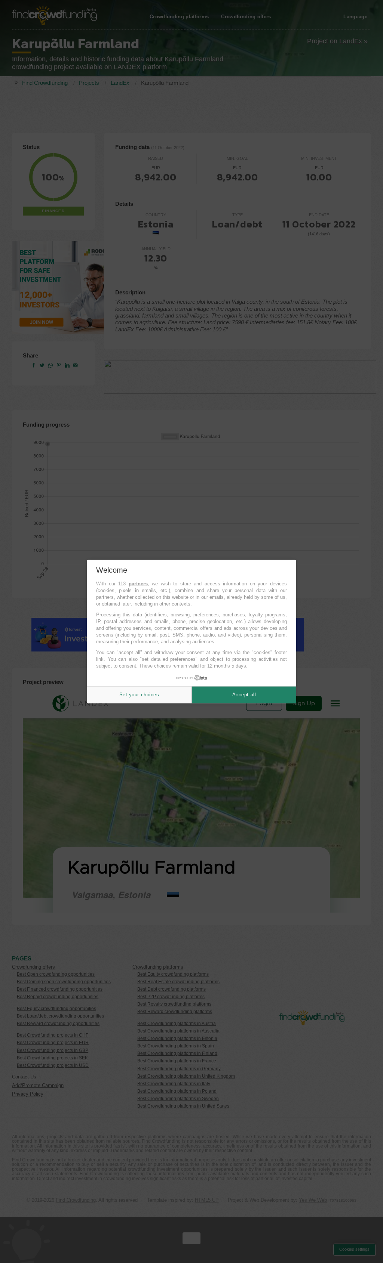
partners (138, 583)
